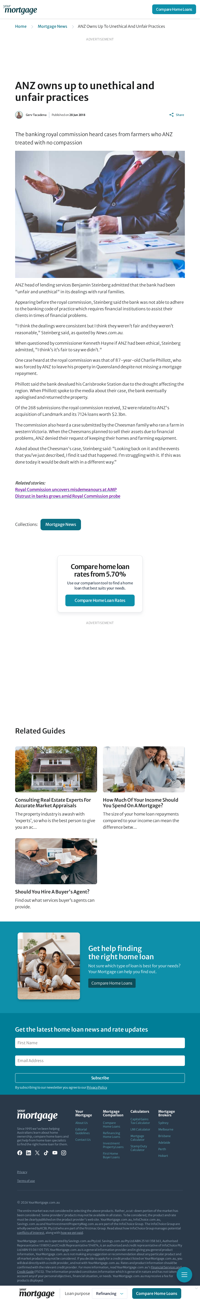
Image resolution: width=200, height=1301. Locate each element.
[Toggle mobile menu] (184, 1274)
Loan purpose (77, 1293)
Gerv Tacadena (36, 115)
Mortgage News (52, 26)
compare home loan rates (100, 600)
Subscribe (100, 1077)
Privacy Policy (97, 1087)
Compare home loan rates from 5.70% (100, 570)
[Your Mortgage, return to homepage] (21, 9)
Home (21, 26)
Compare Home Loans (174, 9)
